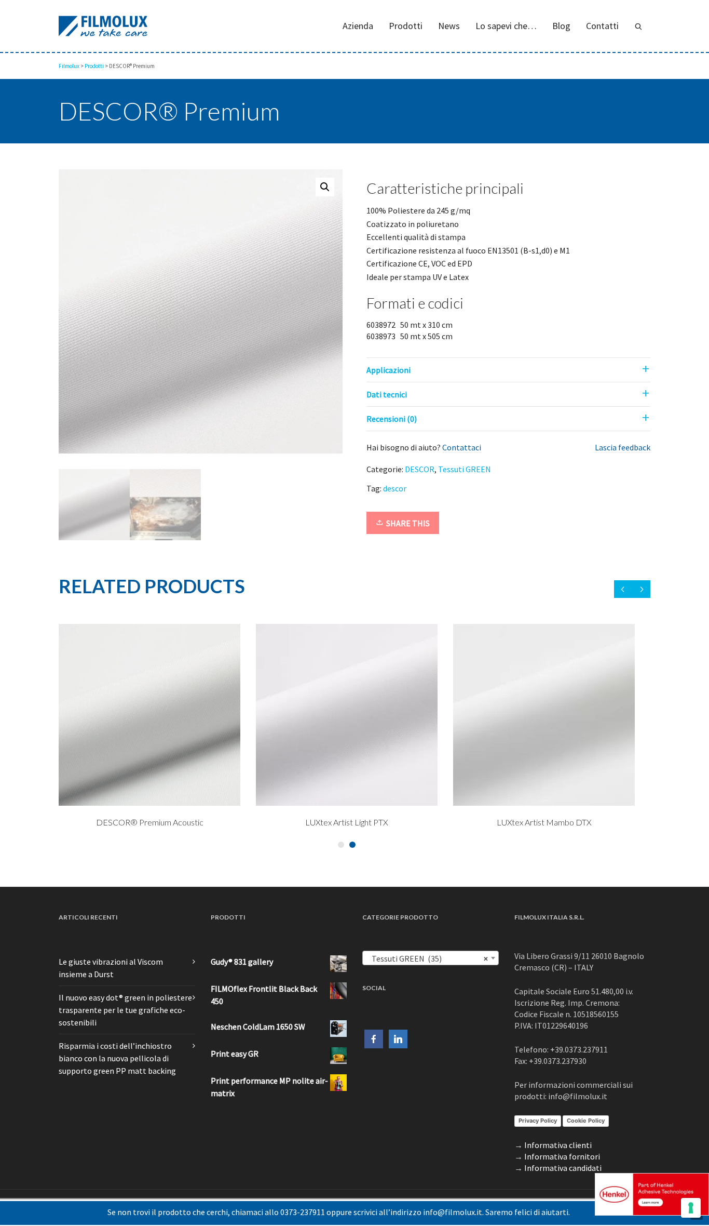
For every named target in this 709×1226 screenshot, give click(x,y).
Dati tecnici (386, 394)
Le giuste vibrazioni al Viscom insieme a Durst (111, 967)
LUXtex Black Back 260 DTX (129, 822)
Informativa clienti (558, 1145)
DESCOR (419, 469)
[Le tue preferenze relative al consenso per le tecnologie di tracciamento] (691, 1208)
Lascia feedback (622, 447)
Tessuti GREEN (464, 469)
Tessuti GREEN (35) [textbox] (427, 958)
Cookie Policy (586, 1120)
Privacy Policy (538, 1120)
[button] (325, 187)
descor (394, 488)
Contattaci (461, 447)
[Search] (638, 26)
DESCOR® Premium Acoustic (326, 822)
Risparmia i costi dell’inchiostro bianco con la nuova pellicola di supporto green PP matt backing (117, 1058)
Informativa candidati (563, 1168)
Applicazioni (388, 370)
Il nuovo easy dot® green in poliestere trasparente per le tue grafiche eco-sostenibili (125, 1010)
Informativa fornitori (562, 1156)
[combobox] (430, 958)
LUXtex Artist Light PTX (523, 822)
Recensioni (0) (391, 419)
